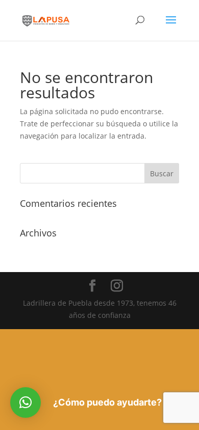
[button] (25, 402)
